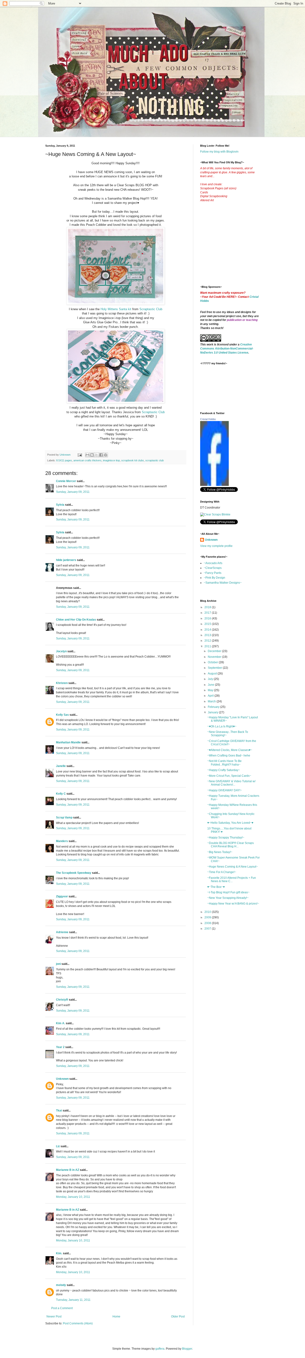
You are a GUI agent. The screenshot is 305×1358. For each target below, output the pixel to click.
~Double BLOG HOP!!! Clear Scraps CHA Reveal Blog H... (230, 844)
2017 (208, 612)
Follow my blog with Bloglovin (219, 151)
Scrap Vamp (64, 817)
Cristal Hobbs (208, 419)
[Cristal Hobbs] (214, 485)
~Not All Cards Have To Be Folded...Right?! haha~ (224, 762)
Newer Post (53, 1316)
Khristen (62, 683)
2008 (208, 923)
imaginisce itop (111, 460)
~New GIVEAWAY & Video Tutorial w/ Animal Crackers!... (231, 783)
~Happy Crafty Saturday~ (223, 770)
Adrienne (62, 932)
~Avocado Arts (213, 563)
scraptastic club (154, 460)
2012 (208, 640)
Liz (58, 1146)
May (211, 690)
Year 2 (60, 1047)
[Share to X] (96, 455)
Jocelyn (61, 651)
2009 (208, 917)
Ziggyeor (62, 896)
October (213, 662)
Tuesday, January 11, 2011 (73, 1299)
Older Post (178, 1316)
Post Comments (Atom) (78, 1323)
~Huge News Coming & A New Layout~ (232, 866)
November (215, 656)
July (211, 679)
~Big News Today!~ (219, 852)
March (212, 701)
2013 (208, 635)
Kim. (59, 1253)
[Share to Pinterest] (105, 455)
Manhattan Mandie (68, 742)
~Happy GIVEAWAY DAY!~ (224, 790)
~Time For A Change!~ (221, 872)
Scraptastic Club (150, 309)
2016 (208, 618)
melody (61, 1285)
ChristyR (62, 999)
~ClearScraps (213, 568)
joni (58, 964)
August (213, 673)
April (211, 695)
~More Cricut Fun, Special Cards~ (229, 775)
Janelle (61, 766)
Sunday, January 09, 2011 (73, 492)
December (215, 651)
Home (116, 1316)
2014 (208, 629)
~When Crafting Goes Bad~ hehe (228, 755)
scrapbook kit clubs (132, 460)
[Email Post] (79, 454)
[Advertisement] (236, 247)
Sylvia (60, 504)
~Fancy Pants (212, 573)
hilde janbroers (66, 560)
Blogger (187, 1348)
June (211, 684)
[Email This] (87, 455)
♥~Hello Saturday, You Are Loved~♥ (230, 822)
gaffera (159, 1348)
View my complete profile (216, 546)
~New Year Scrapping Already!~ (228, 898)
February (214, 707)
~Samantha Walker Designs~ (223, 582)
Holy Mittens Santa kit (116, 309)
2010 (208, 912)
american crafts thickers (87, 460)
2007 (208, 928)
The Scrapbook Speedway (73, 872)
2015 (208, 624)
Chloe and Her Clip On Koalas (76, 619)
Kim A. (60, 1023)
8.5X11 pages (64, 460)
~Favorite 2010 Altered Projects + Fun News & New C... (231, 879)
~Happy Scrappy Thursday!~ (225, 837)
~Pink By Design (214, 577)
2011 (208, 646)
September (215, 667)
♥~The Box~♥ (216, 887)
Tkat (59, 1110)
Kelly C (61, 793)
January (213, 712)
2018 (208, 607)
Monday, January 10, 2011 (73, 1197)
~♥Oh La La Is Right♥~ (221, 726)
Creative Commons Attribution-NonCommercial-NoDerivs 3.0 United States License (226, 348)
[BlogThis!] (92, 455)
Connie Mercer (66, 481)
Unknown (62, 1078)
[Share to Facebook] (101, 455)
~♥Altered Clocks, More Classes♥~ (229, 750)
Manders (62, 841)
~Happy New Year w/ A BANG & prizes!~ (233, 903)
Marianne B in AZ (67, 1170)
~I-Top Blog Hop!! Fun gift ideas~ (228, 892)
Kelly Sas (62, 714)
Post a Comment (62, 1308)
